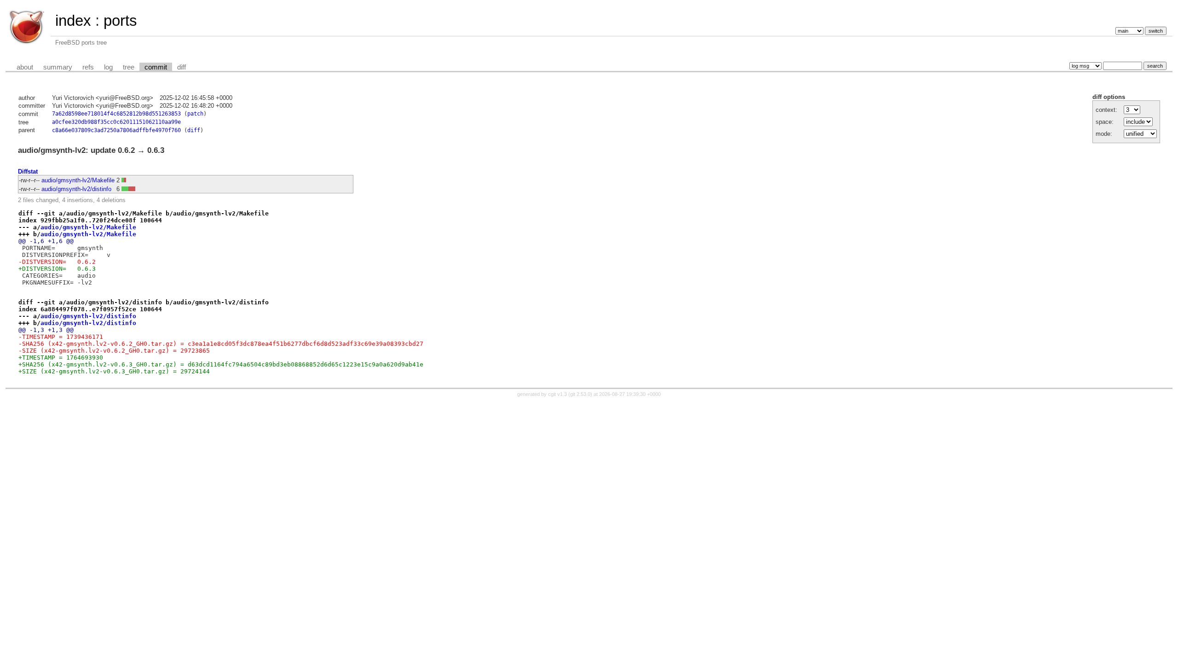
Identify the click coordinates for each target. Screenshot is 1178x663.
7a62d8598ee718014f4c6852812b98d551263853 (116, 113)
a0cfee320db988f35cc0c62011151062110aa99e (116, 122)
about (25, 67)
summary (57, 67)
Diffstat (28, 171)
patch (195, 113)
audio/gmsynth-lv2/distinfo (76, 189)
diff (181, 67)
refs (88, 67)
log (108, 67)
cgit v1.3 (557, 394)
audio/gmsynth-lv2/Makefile (78, 180)
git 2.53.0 (580, 394)
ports (120, 20)
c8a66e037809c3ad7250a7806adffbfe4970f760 (116, 130)
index (73, 20)
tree (128, 67)
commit (155, 67)
